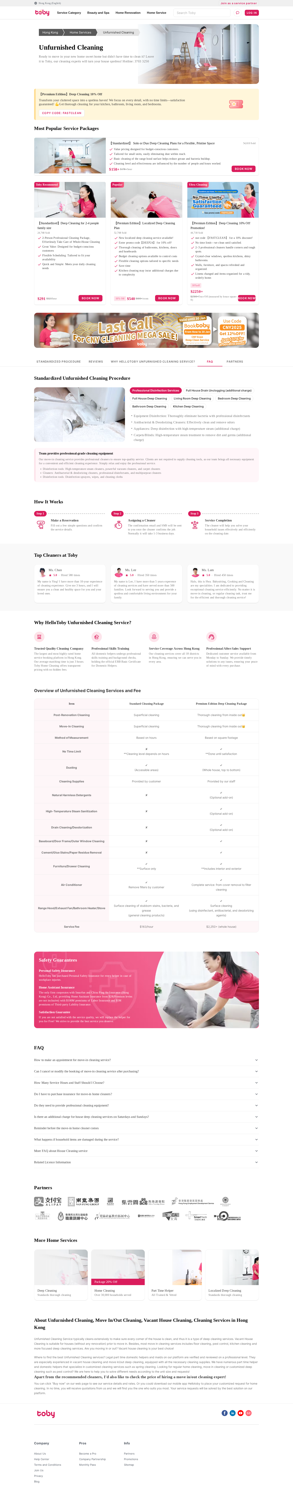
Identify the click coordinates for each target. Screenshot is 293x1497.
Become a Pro (87, 1453)
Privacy (38, 1475)
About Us (40, 1453)
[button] (156, 390)
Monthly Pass (87, 1464)
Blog (36, 1481)
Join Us (38, 1470)
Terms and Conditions (47, 1464)
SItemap (129, 1464)
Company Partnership (92, 1459)
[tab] (59, 361)
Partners (129, 1453)
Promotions (131, 1459)
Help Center (41, 1459)
